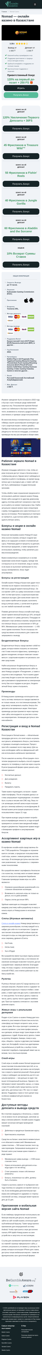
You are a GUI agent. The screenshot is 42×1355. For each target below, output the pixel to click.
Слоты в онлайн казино (11, 923)
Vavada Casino (6, 1346)
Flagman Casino (6, 1339)
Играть (21, 88)
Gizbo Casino (6, 1336)
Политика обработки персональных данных (29, 1336)
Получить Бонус (21, 95)
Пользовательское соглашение (27, 1330)
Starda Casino (6, 1350)
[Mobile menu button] (35, 4)
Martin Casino (6, 1332)
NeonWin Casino (7, 1343)
